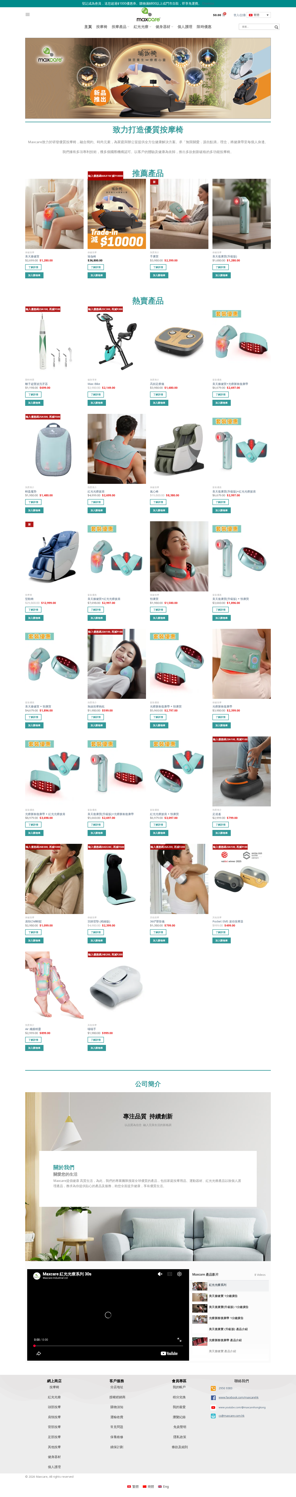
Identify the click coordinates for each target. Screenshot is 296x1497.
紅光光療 (141, 27)
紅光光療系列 (217, 1285)
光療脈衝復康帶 (222, 706)
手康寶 (154, 256)
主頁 (88, 27)
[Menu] (27, 14)
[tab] (229, 1285)
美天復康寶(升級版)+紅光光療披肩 (234, 491)
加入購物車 (34, 275)
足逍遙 (216, 814)
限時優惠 (204, 27)
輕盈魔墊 (30, 491)
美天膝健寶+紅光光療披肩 (104, 599)
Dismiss (208, 3)
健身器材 (163, 27)
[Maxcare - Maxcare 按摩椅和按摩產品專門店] (148, 14)
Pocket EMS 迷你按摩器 (227, 921)
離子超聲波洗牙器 (36, 384)
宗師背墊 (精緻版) (99, 921)
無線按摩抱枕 (96, 706)
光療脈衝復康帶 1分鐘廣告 (226, 1318)
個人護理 (185, 27)
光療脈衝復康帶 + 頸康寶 (166, 706)
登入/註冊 (240, 15)
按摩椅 (101, 27)
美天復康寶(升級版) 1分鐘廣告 (229, 1307)
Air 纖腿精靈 (33, 1029)
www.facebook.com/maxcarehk (239, 1397)
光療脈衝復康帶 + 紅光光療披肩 (45, 814)
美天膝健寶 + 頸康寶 (38, 706)
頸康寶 (154, 599)
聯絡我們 (241, 1380)
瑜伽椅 (92, 256)
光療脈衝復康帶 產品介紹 (225, 1340)
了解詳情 (33, 267)
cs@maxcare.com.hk (231, 1416)
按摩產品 (119, 27)
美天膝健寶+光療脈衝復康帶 (230, 384)
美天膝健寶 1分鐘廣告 (223, 1296)
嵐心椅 (154, 491)
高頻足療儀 (157, 384)
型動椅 (29, 599)
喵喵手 (92, 1029)
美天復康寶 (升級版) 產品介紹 (228, 1329)
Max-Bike (94, 384)
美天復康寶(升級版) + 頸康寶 (230, 599)
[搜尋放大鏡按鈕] (276, 27)
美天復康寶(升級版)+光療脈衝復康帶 (111, 814)
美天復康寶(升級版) (224, 256)
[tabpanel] (108, 1315)
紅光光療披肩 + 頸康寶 (164, 814)
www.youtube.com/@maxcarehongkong (242, 1407)
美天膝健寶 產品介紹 (222, 1351)
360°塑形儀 (157, 921)
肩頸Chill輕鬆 (33, 921)
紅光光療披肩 (96, 491)
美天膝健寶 (32, 256)
